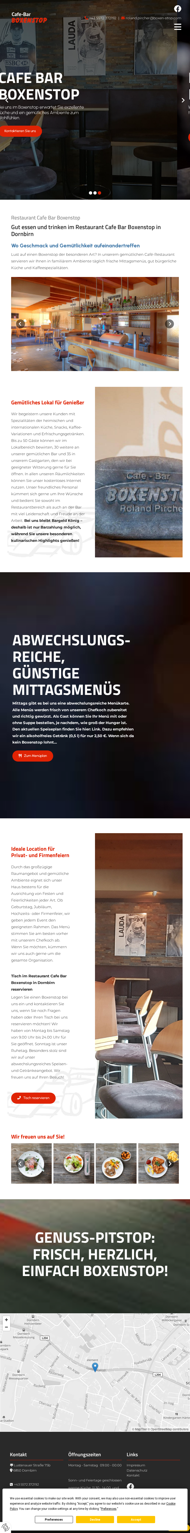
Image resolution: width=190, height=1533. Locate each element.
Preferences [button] (109, 1509)
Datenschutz (137, 1470)
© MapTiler (139, 1429)
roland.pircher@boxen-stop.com (153, 18)
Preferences (54, 1519)
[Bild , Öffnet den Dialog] (95, 324)
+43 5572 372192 (102, 18)
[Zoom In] (6, 1319)
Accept (136, 1519)
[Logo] (29, 17)
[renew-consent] (5, 1527)
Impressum (136, 1465)
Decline (95, 1519)
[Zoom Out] (6, 1327)
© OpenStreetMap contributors (168, 1429)
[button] (33, 137)
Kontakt (133, 1475)
